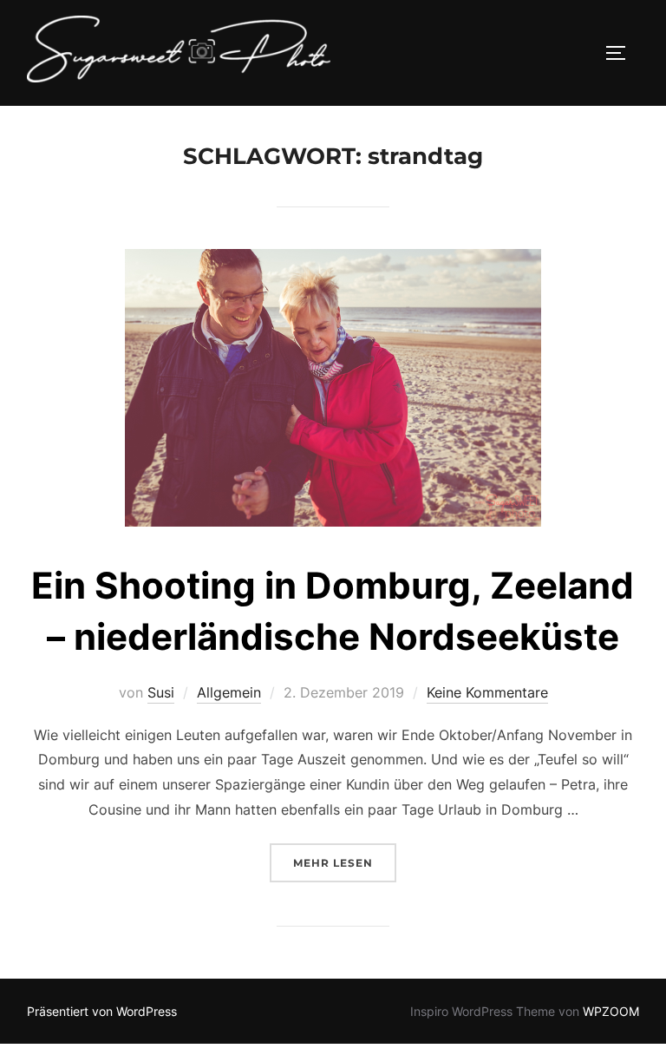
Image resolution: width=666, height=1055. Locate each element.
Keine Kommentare (487, 692)
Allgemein (229, 692)
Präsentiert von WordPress (102, 1011)
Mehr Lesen (344, 862)
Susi (160, 692)
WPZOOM (611, 1011)
